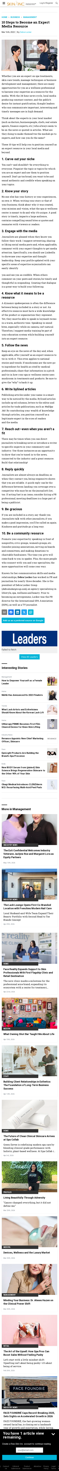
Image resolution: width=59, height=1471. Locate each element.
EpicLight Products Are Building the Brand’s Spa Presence (20, 754)
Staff (6, 1076)
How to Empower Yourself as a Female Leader (22, 682)
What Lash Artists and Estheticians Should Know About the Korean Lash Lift (23, 711)
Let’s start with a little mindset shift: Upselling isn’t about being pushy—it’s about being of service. (27, 1363)
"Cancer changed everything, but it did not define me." (27, 1204)
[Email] (4, 612)
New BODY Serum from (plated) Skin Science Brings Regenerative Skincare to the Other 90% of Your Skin (23, 770)
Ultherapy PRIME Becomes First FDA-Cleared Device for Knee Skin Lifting (21, 725)
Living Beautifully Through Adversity (24, 1197)
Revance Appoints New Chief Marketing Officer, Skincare (22, 740)
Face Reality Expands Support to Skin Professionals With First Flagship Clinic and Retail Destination (28, 972)
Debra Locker (26, 32)
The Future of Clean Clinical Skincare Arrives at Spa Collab (29, 1138)
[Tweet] (24, 612)
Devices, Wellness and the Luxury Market (26, 1252)
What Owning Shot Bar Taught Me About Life (28, 1034)
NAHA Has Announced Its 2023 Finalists (22, 695)
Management (30, 17)
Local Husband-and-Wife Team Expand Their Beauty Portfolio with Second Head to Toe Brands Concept (28, 916)
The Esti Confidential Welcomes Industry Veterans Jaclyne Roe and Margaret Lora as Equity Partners (28, 854)
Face (3, 749)
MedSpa (6, 1029)
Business (15, 17)
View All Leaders (29, 656)
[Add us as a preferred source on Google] (30, 612)
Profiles (7, 1192)
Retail (6, 1346)
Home (4, 17)
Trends (4, 706)
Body (3, 764)
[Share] (11, 612)
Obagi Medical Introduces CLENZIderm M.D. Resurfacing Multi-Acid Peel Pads (22, 786)
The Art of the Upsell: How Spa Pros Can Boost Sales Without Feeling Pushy (26, 1353)
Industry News (7, 735)
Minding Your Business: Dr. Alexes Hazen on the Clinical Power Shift (28, 1302)
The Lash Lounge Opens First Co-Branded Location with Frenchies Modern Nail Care (27, 907)
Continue (29, 1457)
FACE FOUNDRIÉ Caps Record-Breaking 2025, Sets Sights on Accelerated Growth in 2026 (29, 1414)
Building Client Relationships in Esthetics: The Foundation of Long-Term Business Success (27, 1085)
